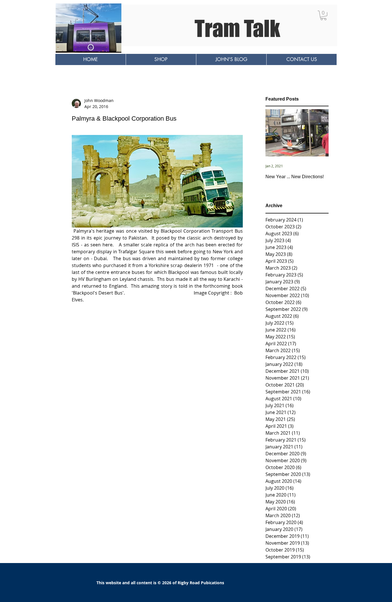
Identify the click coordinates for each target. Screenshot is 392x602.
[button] (323, 15)
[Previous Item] (274, 133)
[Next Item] (319, 133)
